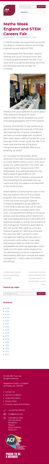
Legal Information (12, 398)
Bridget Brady (9, 37)
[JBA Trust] (9, 15)
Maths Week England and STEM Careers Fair (22, 29)
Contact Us (10, 392)
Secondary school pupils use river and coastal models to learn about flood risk (37, 278)
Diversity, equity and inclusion (17, 404)
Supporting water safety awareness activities (12, 275)
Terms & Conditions (13, 395)
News (34, 37)
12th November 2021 (23, 37)
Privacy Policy (11, 401)
